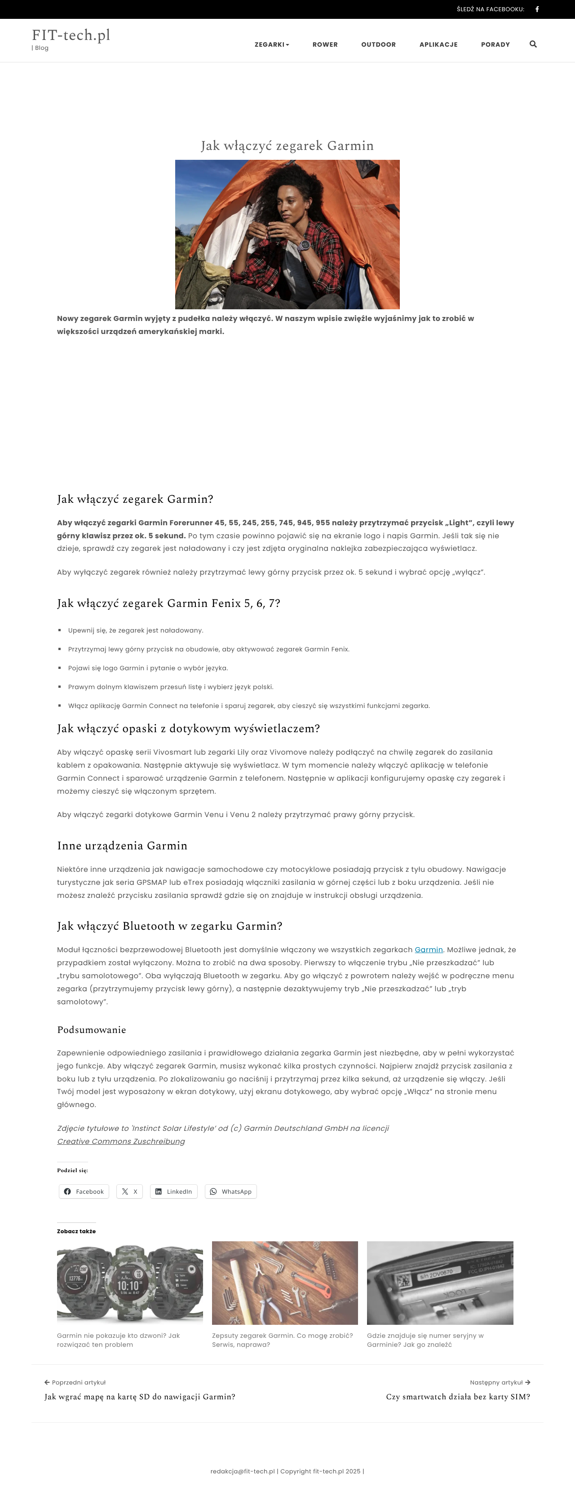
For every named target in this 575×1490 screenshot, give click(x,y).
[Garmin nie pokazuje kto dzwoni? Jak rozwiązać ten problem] (130, 1283)
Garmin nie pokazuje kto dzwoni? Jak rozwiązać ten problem (118, 1340)
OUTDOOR (379, 44)
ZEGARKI (270, 44)
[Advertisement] (287, 412)
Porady (495, 44)
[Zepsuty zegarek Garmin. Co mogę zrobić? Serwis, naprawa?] (285, 1283)
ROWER (325, 44)
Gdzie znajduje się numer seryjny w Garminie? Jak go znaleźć (425, 1340)
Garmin (429, 950)
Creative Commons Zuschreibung (121, 1141)
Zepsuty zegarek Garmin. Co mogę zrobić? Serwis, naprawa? (282, 1340)
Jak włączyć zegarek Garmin (287, 145)
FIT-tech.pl (71, 35)
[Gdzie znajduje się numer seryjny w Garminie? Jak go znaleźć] (440, 1283)
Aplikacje (439, 44)
